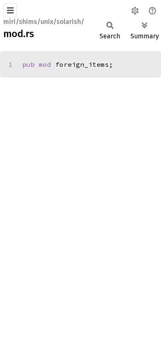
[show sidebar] (10, 10)
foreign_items (82, 64)
